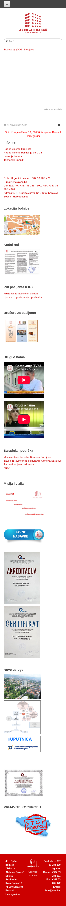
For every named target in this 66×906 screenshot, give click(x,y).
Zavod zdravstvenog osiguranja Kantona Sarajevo (33, 460)
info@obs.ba (52, 890)
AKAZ (7, 468)
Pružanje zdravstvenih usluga (21, 293)
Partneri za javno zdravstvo (19, 464)
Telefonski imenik (13, 159)
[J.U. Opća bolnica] (33, 24)
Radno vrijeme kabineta (17, 148)
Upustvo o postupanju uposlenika (23, 297)
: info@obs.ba (15, 181)
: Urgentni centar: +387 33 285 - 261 (28, 178)
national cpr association (53, 109)
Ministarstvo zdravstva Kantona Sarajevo (27, 457)
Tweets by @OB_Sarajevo (19, 49)
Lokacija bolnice (13, 156)
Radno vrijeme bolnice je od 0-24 (23, 152)
